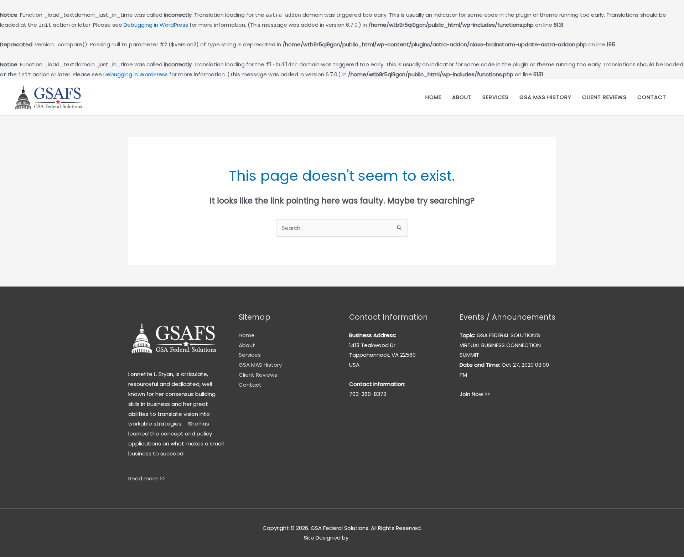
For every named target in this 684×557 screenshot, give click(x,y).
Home (433, 97)
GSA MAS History (545, 97)
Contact (651, 97)
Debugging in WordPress (156, 25)
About (462, 97)
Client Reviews (604, 97)
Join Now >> (475, 394)
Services (495, 97)
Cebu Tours (365, 537)
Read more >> (146, 478)
